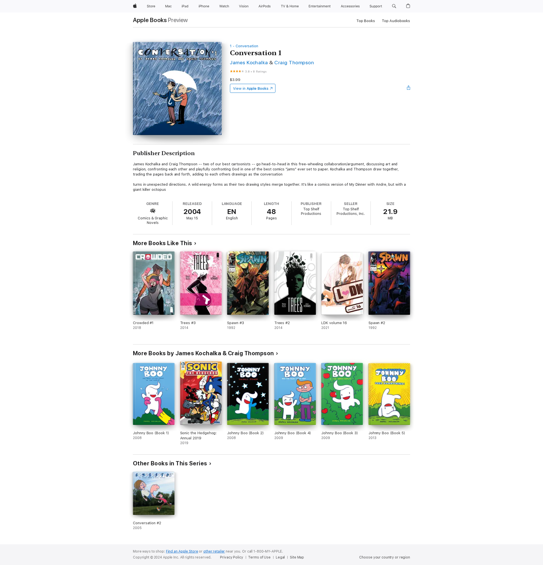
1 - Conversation (244, 46)
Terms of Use (259, 557)
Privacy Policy (231, 557)
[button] (394, 6)
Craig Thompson (294, 62)
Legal (280, 557)
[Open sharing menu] (409, 88)
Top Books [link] (365, 21)
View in (250, 88)
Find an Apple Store (182, 551)
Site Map (297, 557)
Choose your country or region (384, 557)
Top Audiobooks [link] (396, 21)
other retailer (214, 551)
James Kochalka (249, 62)
